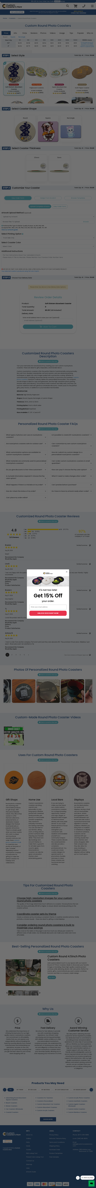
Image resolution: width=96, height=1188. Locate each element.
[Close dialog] (66, 571)
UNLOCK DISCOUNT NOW (48, 613)
